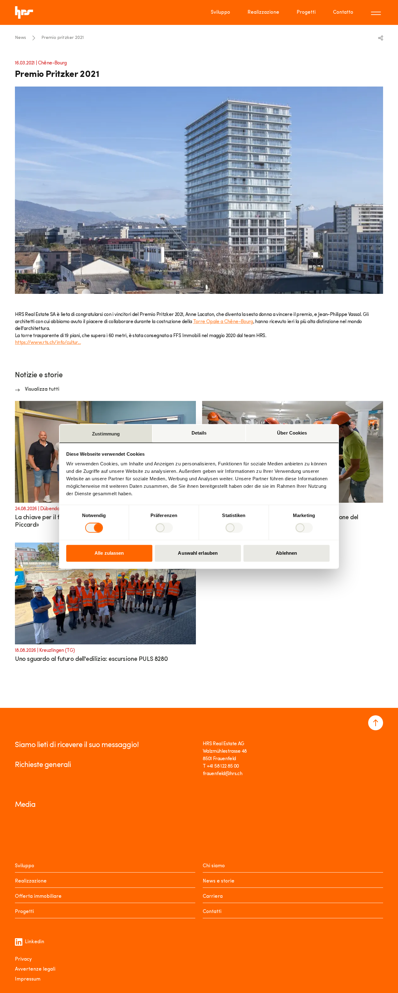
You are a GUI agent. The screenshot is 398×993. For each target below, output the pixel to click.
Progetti (306, 12)
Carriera (213, 896)
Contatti (212, 911)
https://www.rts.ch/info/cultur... (48, 342)
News (20, 37)
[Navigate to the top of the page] (375, 722)
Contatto (343, 12)
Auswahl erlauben (198, 553)
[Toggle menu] (377, 12)
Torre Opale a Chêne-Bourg (223, 321)
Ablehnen (286, 553)
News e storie (218, 881)
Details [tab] (199, 432)
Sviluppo (220, 12)
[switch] (164, 528)
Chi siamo (214, 866)
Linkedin (34, 941)
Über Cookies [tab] (292, 432)
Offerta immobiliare (38, 896)
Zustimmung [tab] (106, 433)
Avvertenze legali (35, 969)
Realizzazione (263, 12)
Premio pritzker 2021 (62, 37)
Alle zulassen (109, 553)
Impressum (27, 979)
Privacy (23, 959)
